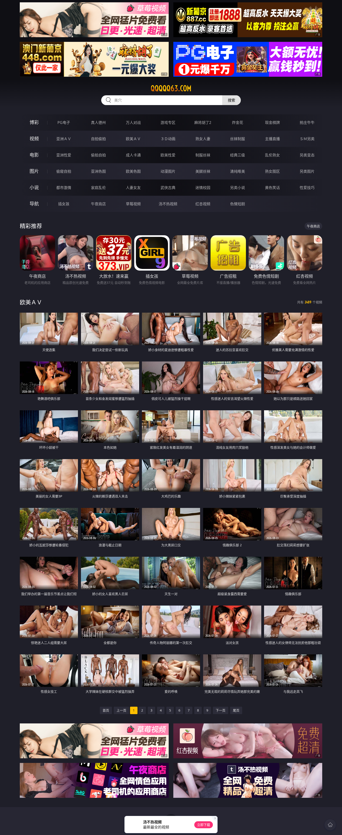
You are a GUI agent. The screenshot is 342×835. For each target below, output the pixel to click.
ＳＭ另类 (307, 138)
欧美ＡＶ (133, 138)
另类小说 (237, 187)
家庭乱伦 (98, 187)
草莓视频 (133, 203)
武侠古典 (168, 187)
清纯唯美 (237, 171)
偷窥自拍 (63, 171)
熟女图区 (272, 171)
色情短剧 (237, 203)
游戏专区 (168, 122)
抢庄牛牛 (307, 122)
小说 (34, 187)
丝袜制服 (237, 138)
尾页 (236, 710)
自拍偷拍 (98, 138)
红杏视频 (202, 203)
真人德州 (98, 122)
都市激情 (63, 187)
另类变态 (307, 155)
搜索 (231, 100)
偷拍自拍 (98, 155)
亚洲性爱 (63, 155)
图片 (34, 171)
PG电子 (63, 122)
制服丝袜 (202, 155)
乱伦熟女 (272, 155)
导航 (34, 204)
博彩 (34, 122)
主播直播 (272, 138)
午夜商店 (98, 203)
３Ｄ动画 (168, 138)
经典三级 (237, 155)
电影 (34, 155)
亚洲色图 (98, 171)
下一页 (220, 710)
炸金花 (237, 122)
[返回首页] (330, 824)
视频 (34, 139)
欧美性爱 (168, 155)
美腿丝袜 (202, 171)
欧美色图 (133, 171)
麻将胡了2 (202, 122)
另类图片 (307, 171)
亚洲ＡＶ (63, 138)
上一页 (121, 710)
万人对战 (133, 122)
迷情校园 (202, 187)
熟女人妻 (202, 138)
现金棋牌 (272, 122)
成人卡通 (133, 155)
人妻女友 (133, 187)
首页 (106, 710)
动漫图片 (168, 171)
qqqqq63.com (171, 88)
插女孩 (63, 203)
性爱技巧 (307, 187)
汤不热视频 (168, 203)
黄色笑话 (272, 187)
